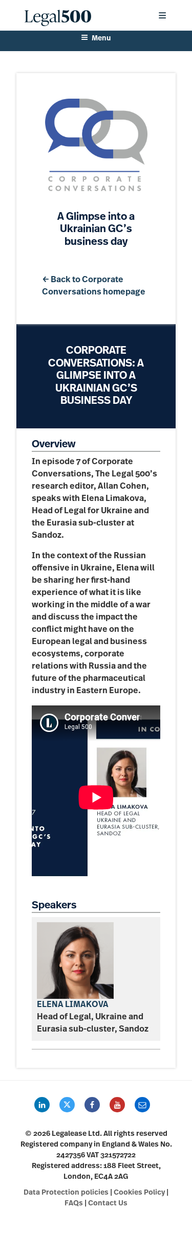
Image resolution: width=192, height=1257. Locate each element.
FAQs (74, 1203)
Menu (101, 38)
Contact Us (107, 1203)
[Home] (83, 15)
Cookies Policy (139, 1193)
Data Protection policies (66, 1193)
